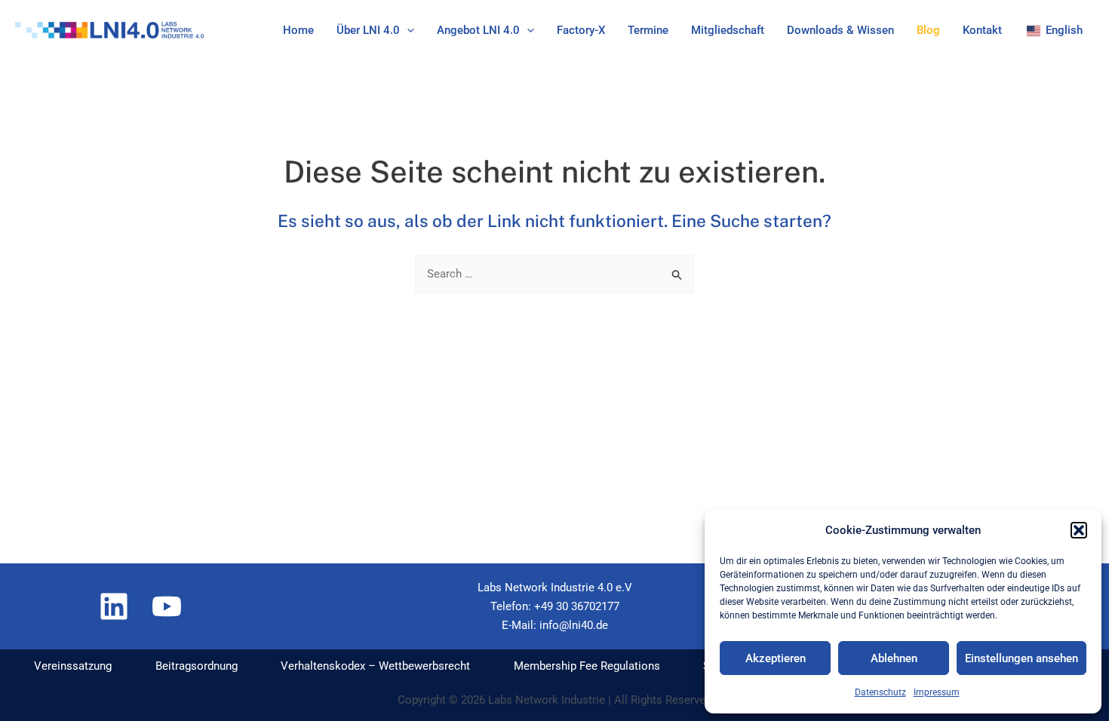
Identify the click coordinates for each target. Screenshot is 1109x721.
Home (298, 30)
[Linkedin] (114, 606)
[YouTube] (167, 606)
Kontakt (982, 30)
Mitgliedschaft (727, 30)
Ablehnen (894, 658)
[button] (1078, 530)
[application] (407, 30)
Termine (648, 30)
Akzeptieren (775, 658)
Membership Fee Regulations (587, 666)
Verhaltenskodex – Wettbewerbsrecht (375, 666)
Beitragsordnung (196, 666)
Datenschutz (880, 692)
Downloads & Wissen (840, 30)
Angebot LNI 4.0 (478, 30)
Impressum (937, 692)
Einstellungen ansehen (1021, 658)
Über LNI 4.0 (368, 30)
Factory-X (581, 30)
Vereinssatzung (73, 666)
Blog (928, 30)
